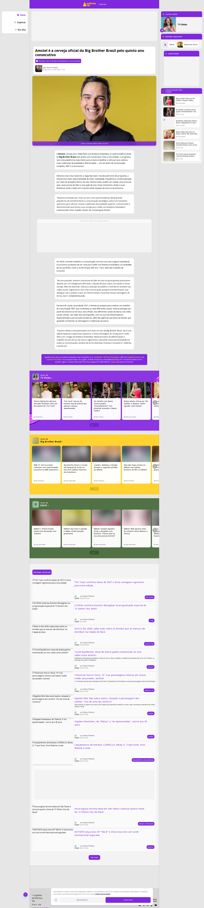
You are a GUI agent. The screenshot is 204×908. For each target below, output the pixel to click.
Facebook (98, 357)
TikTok (105, 357)
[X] (144, 905)
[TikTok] (152, 905)
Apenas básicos (82, 900)
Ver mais (94, 857)
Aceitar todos (128, 900)
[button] (155, 402)
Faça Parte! (153, 901)
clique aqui (115, 362)
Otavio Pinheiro (52, 67)
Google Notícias (133, 357)
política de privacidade (102, 894)
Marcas (102, 4)
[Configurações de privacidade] (56, 900)
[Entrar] (25, 894)
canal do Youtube (54, 359)
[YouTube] (156, 905)
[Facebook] (140, 905)
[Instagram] (148, 905)
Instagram (115, 357)
